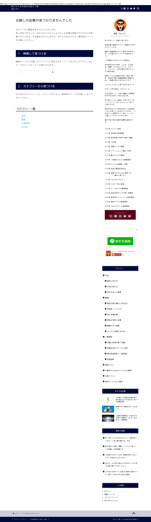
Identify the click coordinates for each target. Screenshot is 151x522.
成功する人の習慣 (114, 292)
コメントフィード (111, 497)
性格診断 (110, 359)
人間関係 (25, 123)
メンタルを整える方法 (116, 331)
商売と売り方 (112, 281)
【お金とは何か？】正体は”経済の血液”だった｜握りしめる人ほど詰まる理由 (121, 473)
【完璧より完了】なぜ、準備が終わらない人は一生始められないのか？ (121, 456)
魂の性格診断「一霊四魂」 (117, 354)
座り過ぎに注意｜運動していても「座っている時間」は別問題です (121, 447)
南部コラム (109, 365)
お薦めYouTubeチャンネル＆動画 (118, 370)
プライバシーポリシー (21, 519)
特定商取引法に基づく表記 (39, 519)
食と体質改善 (112, 314)
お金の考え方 (112, 286)
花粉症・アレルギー (115, 309)
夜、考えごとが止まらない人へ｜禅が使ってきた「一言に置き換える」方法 (121, 439)
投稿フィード (109, 494)
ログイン (107, 491)
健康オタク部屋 (113, 326)
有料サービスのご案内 (114, 381)
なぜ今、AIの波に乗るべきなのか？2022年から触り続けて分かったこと (121, 464)
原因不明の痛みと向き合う (117, 303)
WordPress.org (110, 500)
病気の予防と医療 (114, 320)
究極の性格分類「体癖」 (117, 342)
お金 (23, 115)
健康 (23, 119)
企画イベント (110, 376)
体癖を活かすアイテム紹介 (117, 348)
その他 (24, 126)
